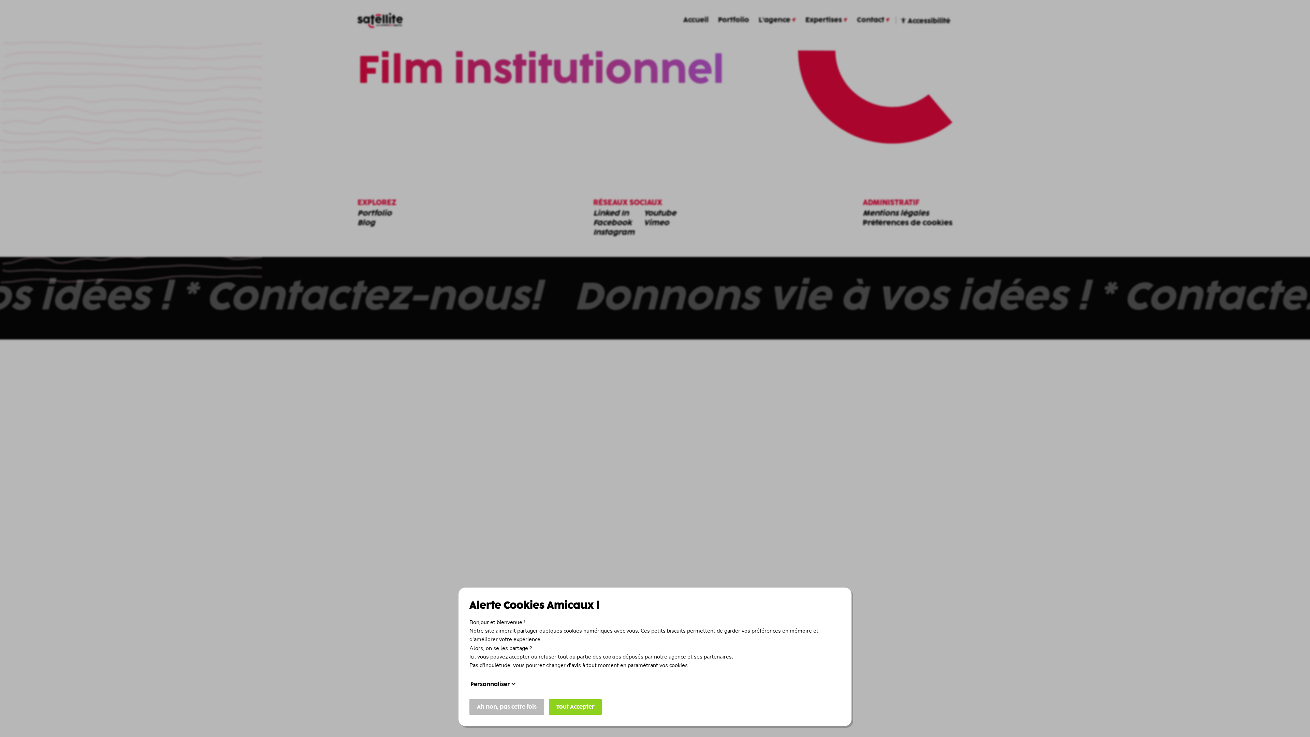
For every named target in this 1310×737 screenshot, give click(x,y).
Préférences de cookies (907, 223)
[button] (655, 298)
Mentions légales (896, 213)
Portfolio (733, 20)
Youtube (660, 213)
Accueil (696, 20)
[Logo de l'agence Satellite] (380, 20)
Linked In (611, 213)
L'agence (774, 20)
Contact (870, 20)
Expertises (823, 20)
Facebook (612, 223)
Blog (366, 223)
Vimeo (656, 223)
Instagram (614, 232)
